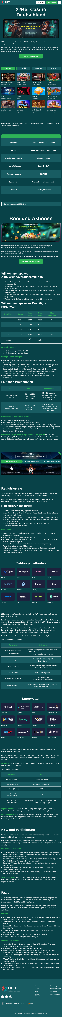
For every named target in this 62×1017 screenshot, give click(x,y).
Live (22, 68)
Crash (37, 68)
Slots (52, 68)
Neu (7, 68)
